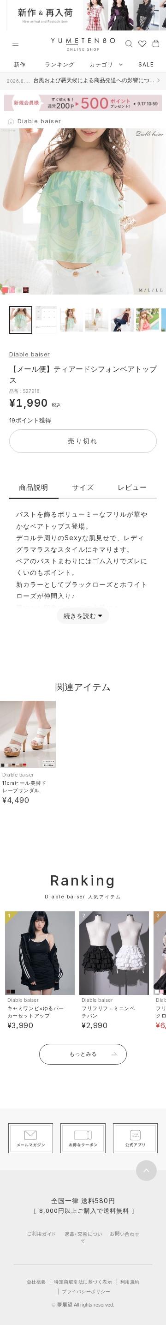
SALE (146, 64)
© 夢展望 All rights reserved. (83, 1304)
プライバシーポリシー (86, 1291)
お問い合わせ (125, 1233)
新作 (20, 64)
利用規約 (130, 1281)
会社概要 (36, 1281)
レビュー (132, 487)
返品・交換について (83, 1237)
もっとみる (83, 1053)
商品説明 (33, 487)
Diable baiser (29, 354)
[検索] (128, 43)
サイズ (83, 487)
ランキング (60, 64)
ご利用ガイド (41, 1233)
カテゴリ (102, 64)
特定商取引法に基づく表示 (83, 1281)
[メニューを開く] (15, 44)
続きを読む (80, 616)
